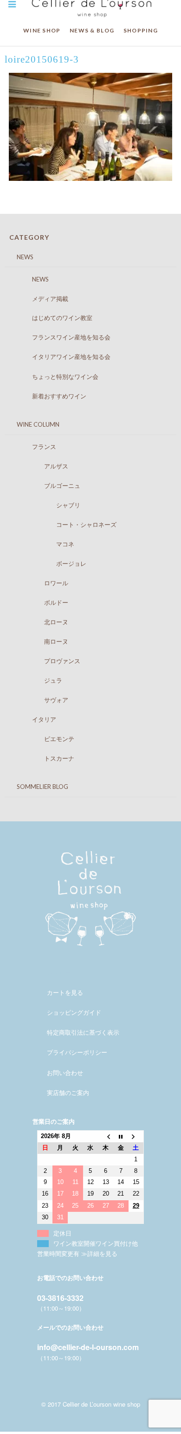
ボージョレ (50, 563)
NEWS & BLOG (92, 30)
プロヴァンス (47, 661)
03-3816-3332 (60, 1298)
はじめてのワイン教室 (53, 317)
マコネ (44, 544)
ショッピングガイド (74, 1012)
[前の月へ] (105, 1136)
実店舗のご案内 (68, 1092)
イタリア (35, 719)
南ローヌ (41, 641)
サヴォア (41, 700)
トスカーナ (44, 758)
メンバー (59, 972)
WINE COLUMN (32, 424)
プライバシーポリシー (77, 1052)
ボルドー (41, 602)
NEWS (19, 257)
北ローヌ (41, 622)
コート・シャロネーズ (65, 524)
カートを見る (65, 992)
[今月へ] (121, 1136)
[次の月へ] (136, 1136)
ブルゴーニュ (47, 485)
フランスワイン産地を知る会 (62, 337)
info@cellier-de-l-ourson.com (88, 1347)
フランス (35, 446)
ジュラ (38, 680)
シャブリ (47, 505)
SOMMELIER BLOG (36, 786)
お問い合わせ (65, 1072)
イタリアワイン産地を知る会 (62, 356)
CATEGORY (29, 237)
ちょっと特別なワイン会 (56, 376)
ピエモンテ (44, 739)
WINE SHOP (42, 30)
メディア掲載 (41, 298)
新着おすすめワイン (50, 396)
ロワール (41, 583)
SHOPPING (140, 30)
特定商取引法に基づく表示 (83, 1032)
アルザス (41, 466)
